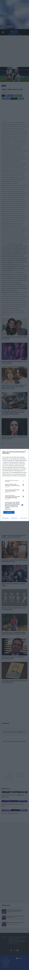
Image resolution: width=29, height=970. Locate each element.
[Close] (25, 452)
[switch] (23, 485)
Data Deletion (5, 518)
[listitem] (14, 481)
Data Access (14, 518)
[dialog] (14, 485)
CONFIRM (9, 512)
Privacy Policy (23, 518)
